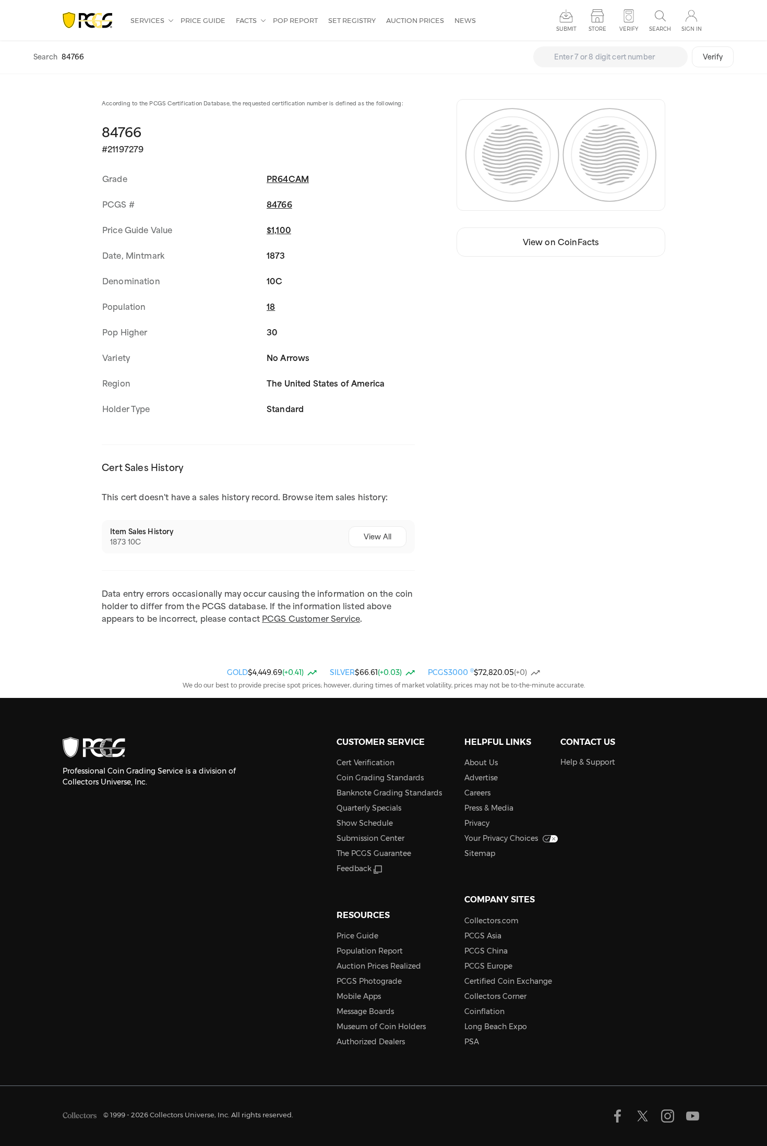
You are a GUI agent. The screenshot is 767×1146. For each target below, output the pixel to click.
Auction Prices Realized (379, 966)
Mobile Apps (359, 996)
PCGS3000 (451, 672)
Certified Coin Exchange (508, 981)
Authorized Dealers (371, 1041)
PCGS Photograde (369, 981)
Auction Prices (415, 20)
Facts (247, 20)
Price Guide (203, 20)
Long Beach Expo (495, 1026)
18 (271, 306)
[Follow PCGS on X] (642, 1116)
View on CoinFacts (561, 242)
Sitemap (479, 853)
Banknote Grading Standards (389, 793)
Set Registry (352, 20)
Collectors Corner (495, 996)
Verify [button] (628, 29)
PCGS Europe (488, 966)
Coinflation (484, 1011)
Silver (342, 672)
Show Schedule (365, 823)
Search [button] (660, 29)
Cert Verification (365, 762)
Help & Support (587, 762)
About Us (481, 762)
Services (148, 20)
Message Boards (365, 1011)
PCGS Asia (482, 935)
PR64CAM (288, 179)
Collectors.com (491, 920)
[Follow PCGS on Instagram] (667, 1116)
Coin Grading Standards (380, 777)
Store (597, 29)
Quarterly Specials (369, 808)
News (465, 20)
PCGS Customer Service (311, 618)
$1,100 (279, 230)
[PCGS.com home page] (91, 20)
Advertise (481, 777)
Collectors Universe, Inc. (190, 1115)
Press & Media (488, 808)
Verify (713, 57)
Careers (477, 793)
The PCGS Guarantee (374, 853)
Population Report (370, 951)
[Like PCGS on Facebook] (617, 1116)
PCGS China (486, 951)
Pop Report (295, 20)
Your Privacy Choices (501, 838)
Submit (566, 29)
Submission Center (370, 838)
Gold (237, 672)
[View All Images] (561, 155)
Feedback (354, 868)
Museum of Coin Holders (381, 1026)
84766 (279, 204)
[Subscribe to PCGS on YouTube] (693, 1116)
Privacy (476, 823)
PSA (471, 1041)
